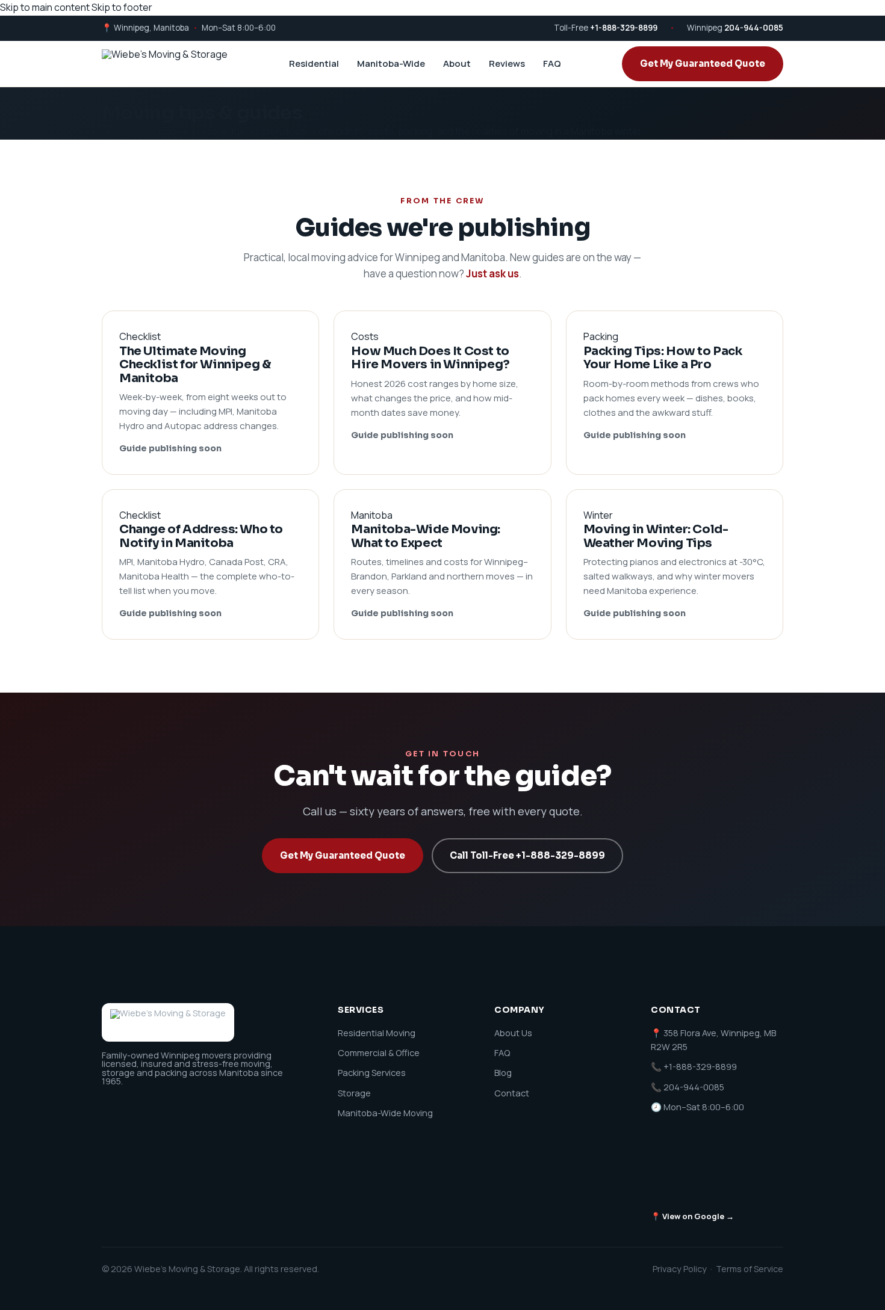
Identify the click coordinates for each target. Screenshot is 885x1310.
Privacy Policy (680, 1268)
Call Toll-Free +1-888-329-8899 (527, 855)
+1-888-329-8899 (623, 27)
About (457, 63)
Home (115, 94)
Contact (511, 1093)
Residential (314, 63)
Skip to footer (122, 7)
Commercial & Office (379, 1052)
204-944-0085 (753, 27)
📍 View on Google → (692, 1216)
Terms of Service (749, 1268)
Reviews (507, 63)
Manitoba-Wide (391, 63)
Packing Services (372, 1072)
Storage (354, 1093)
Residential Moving (376, 1033)
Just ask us (492, 273)
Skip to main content (45, 7)
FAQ (552, 63)
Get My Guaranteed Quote (702, 63)
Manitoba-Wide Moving (385, 1113)
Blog (503, 1072)
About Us (513, 1033)
